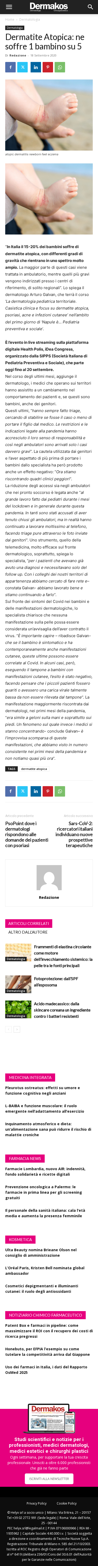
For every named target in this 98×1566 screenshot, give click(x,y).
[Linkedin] (36, 67)
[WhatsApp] (60, 67)
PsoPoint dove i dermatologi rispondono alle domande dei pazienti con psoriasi (26, 834)
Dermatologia (29, 19)
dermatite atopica (34, 769)
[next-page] (17, 1029)
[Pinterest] (48, 67)
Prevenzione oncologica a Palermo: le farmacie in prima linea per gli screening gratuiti (43, 1192)
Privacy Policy (37, 1503)
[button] (9, 7)
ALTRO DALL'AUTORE (28, 932)
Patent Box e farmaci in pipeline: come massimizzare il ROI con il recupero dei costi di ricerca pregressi (49, 1331)
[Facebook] (10, 67)
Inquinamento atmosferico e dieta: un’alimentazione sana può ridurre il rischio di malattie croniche (48, 1129)
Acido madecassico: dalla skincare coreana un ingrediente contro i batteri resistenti (62, 1010)
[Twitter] (22, 67)
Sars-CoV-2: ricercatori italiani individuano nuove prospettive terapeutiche (74, 834)
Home (9, 19)
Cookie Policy (67, 1503)
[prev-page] (8, 1029)
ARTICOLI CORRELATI (28, 923)
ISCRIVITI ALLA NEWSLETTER (49, 1479)
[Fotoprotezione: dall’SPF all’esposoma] (18, 984)
